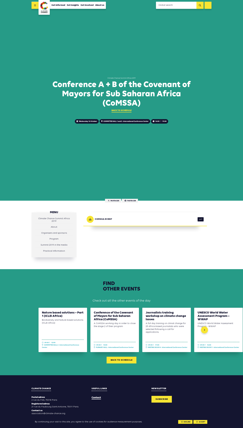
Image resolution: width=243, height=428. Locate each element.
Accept (202, 422)
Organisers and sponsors (54, 233)
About (54, 227)
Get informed (58, 5)
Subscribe (162, 399)
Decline (187, 422)
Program (54, 239)
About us (99, 5)
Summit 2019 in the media (54, 245)
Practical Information (54, 251)
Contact (96, 397)
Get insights (73, 5)
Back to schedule (121, 110)
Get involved (87, 5)
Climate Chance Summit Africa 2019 (54, 220)
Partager (115, 201)
